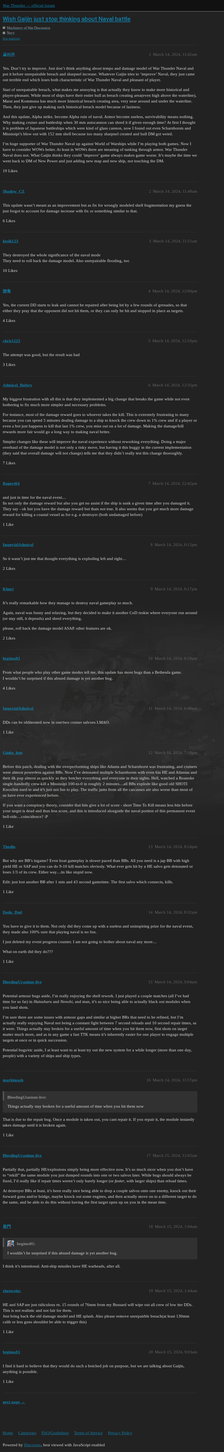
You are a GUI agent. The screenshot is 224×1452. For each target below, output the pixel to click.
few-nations (11, 38)
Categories (27, 1433)
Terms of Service (88, 1433)
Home (8, 1433)
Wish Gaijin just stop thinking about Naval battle (67, 19)
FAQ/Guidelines (55, 1433)
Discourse (32, 1445)
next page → (14, 1402)
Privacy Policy (120, 1433)
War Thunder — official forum (29, 5)
